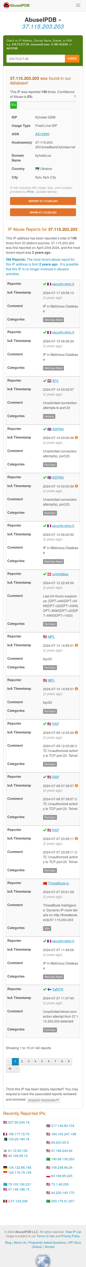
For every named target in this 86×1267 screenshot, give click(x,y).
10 (9, 1068)
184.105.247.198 (63, 1134)
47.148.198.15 (18, 1189)
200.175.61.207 (62, 1201)
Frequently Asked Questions (47, 1242)
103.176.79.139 (19, 1172)
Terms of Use (45, 1236)
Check (72, 58)
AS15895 (42, 133)
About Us (20, 1242)
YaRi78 (57, 989)
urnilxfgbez (60, 574)
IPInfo (30, 192)
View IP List (73, 1231)
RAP (55, 723)
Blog (8, 1242)
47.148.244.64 (61, 1150)
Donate (49, 1246)
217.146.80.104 (62, 1125)
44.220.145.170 (62, 1192)
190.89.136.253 (62, 1159)
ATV (55, 380)
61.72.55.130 (18, 1150)
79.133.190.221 (19, 1184)
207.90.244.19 (18, 1122)
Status (37, 1246)
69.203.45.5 (60, 1142)
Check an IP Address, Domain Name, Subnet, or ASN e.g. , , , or (39, 44)
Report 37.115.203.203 (43, 201)
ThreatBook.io (58, 883)
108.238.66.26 (61, 1167)
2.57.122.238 (18, 1201)
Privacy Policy (70, 1236)
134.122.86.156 (19, 1167)
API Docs (74, 1242)
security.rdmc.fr (63, 283)
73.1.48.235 (60, 1184)
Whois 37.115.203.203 (43, 212)
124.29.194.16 (18, 1139)
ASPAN (58, 429)
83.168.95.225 (61, 1175)
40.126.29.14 (18, 1155)
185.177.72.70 (18, 1134)
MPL (51, 636)
